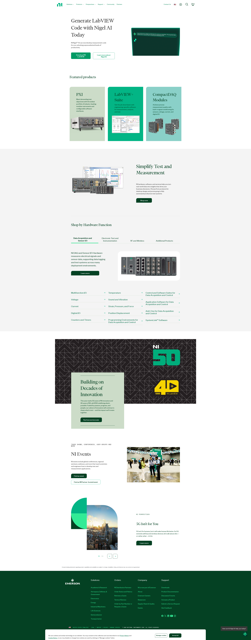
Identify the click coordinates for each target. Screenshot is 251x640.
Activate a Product (168, 600)
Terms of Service (120, 600)
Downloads (165, 587)
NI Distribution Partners (122, 587)
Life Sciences (95, 610)
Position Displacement (119, 313)
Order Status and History (123, 591)
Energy (93, 602)
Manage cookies (115, 627)
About (140, 591)
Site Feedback (166, 608)
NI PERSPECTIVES (143, 514)
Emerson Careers (144, 595)
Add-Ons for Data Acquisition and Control (160, 312)
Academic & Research (99, 587)
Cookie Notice (52, 638)
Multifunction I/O (79, 292)
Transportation (96, 619)
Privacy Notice (124, 635)
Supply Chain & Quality (146, 604)
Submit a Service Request (170, 604)
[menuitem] (70, 5)
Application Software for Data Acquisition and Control (160, 302)
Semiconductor (96, 615)
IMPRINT (98, 627)
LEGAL (92, 627)
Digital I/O (75, 313)
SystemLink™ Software (156, 320)
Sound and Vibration (118, 299)
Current (74, 306)
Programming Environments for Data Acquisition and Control (123, 320)
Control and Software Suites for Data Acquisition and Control (160, 293)
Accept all (175, 635)
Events (140, 608)
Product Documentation (170, 591)
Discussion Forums (168, 595)
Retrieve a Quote (120, 595)
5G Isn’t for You (147, 524)
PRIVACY (105, 627)
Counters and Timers (81, 319)
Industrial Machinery (98, 606)
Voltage (74, 299)
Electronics (95, 598)
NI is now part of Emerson (147, 587)
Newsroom (142, 600)
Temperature (114, 292)
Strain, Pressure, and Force (121, 306)
